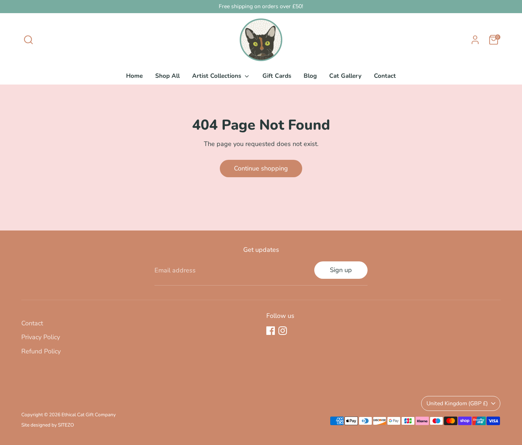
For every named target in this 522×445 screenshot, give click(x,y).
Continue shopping (261, 168)
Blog (310, 76)
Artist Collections (217, 76)
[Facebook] (270, 330)
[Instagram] (282, 330)
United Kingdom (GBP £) (457, 403)
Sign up (341, 270)
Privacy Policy (40, 337)
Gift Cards (276, 76)
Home (134, 76)
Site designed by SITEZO (47, 425)
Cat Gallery (345, 76)
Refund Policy (41, 351)
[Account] (475, 40)
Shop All (167, 76)
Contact (385, 76)
